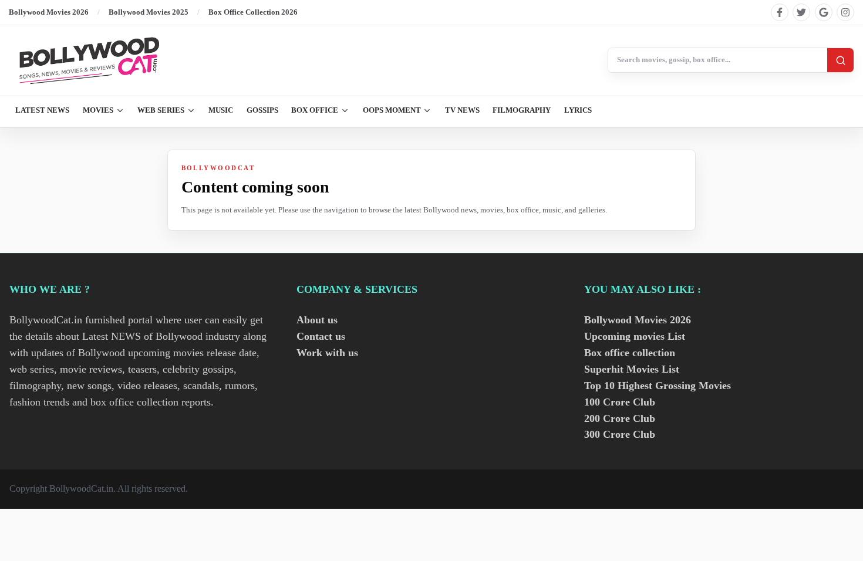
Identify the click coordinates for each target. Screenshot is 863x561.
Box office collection (629, 353)
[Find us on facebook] (779, 12)
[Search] (840, 60)
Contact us (320, 336)
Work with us (327, 353)
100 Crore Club (619, 402)
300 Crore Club (619, 434)
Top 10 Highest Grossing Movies (657, 385)
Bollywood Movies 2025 (148, 12)
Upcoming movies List (634, 336)
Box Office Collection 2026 (253, 12)
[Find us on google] (823, 12)
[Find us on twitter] (801, 12)
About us (317, 320)
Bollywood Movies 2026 (49, 12)
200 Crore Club (619, 418)
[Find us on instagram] (845, 12)
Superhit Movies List (631, 369)
